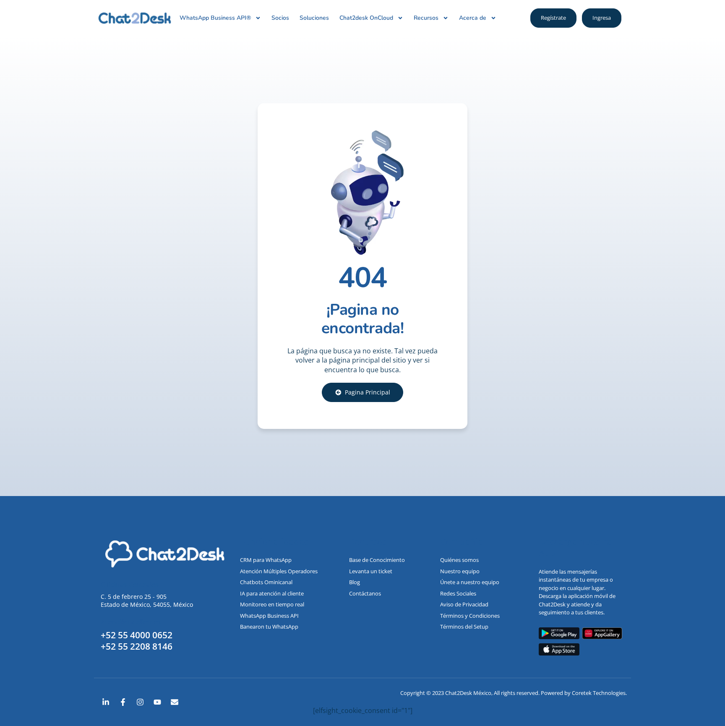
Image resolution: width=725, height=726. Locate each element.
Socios (280, 18)
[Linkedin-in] (105, 702)
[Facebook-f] (122, 702)
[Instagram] (140, 702)
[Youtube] (157, 702)
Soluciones (314, 18)
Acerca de (472, 18)
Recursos (426, 18)
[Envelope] (174, 702)
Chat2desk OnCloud (366, 18)
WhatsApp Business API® (215, 18)
